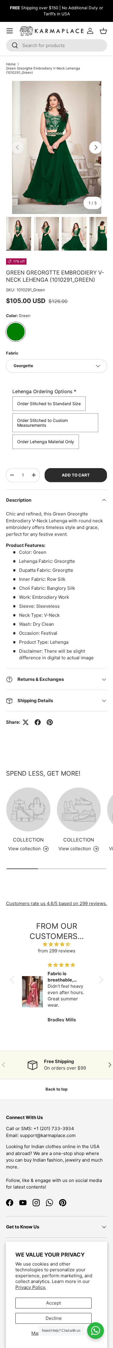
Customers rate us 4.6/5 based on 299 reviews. (56, 903)
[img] (56, 944)
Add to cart (76, 475)
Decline (54, 1318)
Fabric (12, 353)
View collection (24, 848)
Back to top (56, 1089)
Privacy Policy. (30, 1287)
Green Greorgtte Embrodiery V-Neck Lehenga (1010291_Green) (43, 70)
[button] (13, 979)
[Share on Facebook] (38, 722)
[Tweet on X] (26, 722)
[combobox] (56, 45)
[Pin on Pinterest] (50, 722)
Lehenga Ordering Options (44, 391)
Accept (53, 1303)
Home (11, 64)
